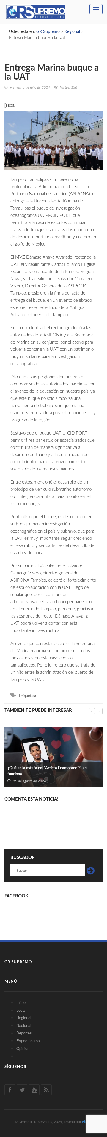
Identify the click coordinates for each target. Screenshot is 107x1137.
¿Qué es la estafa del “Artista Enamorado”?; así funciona (47, 771)
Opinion (22, 1048)
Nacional (23, 1025)
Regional (23, 1017)
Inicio (21, 1002)
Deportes (24, 1033)
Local (21, 1010)
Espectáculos (28, 1040)
